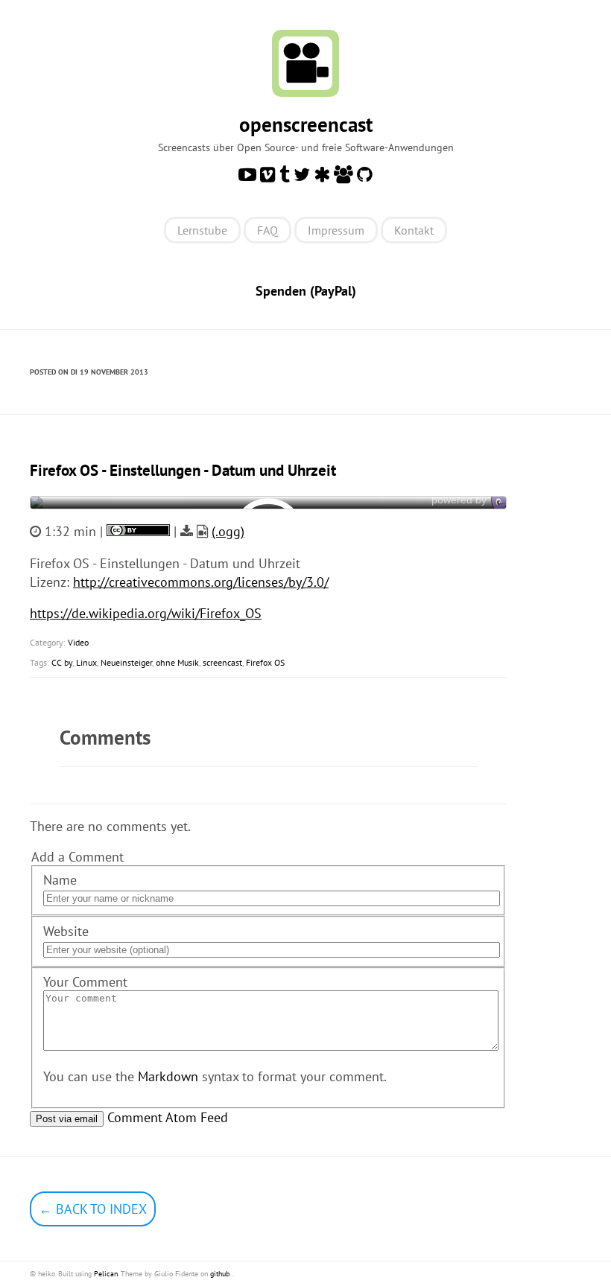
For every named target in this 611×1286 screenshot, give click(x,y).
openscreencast (306, 124)
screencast (222, 662)
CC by (61, 662)
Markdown (168, 1076)
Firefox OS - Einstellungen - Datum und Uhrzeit (183, 470)
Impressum (336, 230)
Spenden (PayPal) (306, 290)
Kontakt (414, 230)
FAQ (267, 230)
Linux (86, 662)
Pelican (106, 1274)
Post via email (67, 1118)
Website (66, 931)
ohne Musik (177, 662)
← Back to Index (93, 1208)
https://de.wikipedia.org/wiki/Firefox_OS (146, 613)
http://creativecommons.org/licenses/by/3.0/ (201, 582)
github (219, 1274)
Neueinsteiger (126, 662)
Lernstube (202, 230)
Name (60, 879)
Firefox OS (265, 662)
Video (78, 642)
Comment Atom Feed (167, 1117)
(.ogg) (228, 531)
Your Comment (85, 981)
